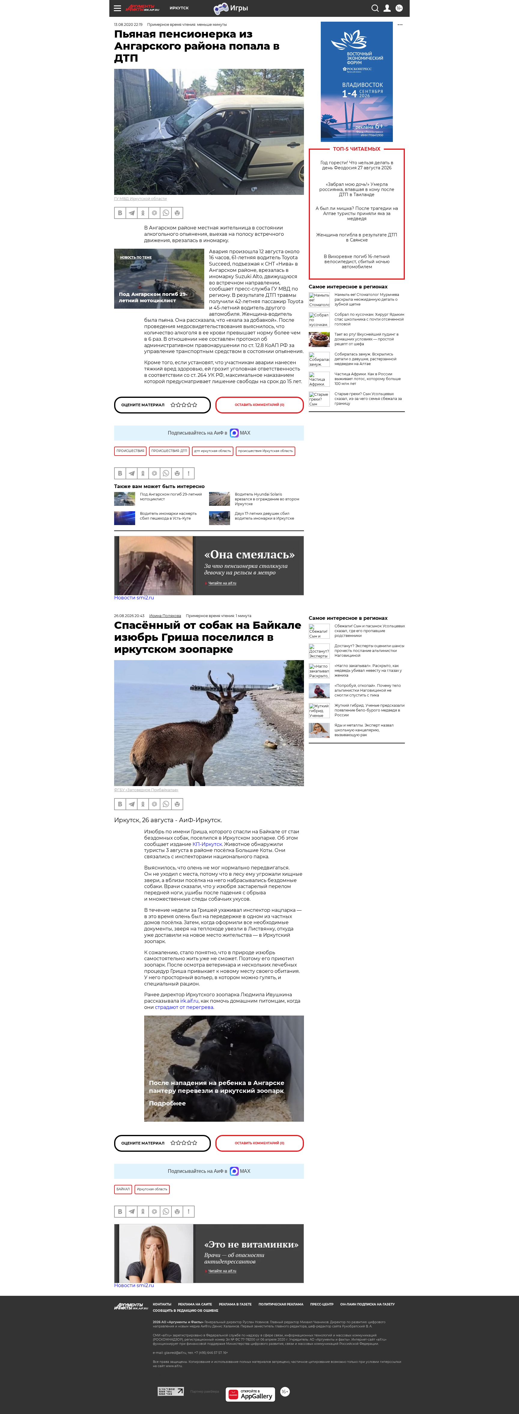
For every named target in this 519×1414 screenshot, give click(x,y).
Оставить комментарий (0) (259, 405)
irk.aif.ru (189, 1001)
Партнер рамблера (204, 1391)
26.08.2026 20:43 (129, 615)
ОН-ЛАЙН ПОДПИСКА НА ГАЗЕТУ (367, 1304)
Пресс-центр (321, 1304)
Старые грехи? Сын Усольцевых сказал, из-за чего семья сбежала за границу (368, 399)
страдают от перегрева (184, 1007)
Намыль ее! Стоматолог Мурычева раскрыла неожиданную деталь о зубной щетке (367, 299)
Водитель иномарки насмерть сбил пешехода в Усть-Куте (168, 516)
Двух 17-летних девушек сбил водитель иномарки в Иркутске (264, 516)
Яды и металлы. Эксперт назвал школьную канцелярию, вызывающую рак (364, 730)
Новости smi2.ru (134, 598)
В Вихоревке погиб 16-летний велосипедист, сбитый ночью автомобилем (357, 261)
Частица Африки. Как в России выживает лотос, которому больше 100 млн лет (368, 379)
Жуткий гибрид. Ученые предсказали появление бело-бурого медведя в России (370, 710)
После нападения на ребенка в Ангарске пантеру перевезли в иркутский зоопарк (216, 1086)
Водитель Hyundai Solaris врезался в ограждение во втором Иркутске (267, 499)
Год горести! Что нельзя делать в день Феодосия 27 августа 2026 (356, 165)
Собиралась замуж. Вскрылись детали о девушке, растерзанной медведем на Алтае (365, 359)
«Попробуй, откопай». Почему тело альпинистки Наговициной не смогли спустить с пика (368, 690)
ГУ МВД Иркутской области (140, 198)
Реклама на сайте (195, 1304)
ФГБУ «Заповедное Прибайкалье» (146, 790)
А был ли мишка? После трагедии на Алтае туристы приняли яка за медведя (357, 213)
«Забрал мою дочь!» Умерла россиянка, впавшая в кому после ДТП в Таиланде (356, 189)
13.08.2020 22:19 (128, 24)
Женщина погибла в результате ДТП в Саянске (356, 237)
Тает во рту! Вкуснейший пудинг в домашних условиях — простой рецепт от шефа (367, 339)
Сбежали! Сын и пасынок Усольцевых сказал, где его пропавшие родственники (370, 631)
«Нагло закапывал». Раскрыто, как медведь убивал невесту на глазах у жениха (368, 670)
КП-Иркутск (207, 844)
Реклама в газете (235, 1304)
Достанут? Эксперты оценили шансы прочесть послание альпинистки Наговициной (369, 651)
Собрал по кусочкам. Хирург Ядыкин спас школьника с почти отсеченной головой (369, 319)
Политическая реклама (281, 1304)
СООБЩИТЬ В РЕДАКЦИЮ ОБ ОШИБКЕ (185, 1311)
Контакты (162, 1304)
